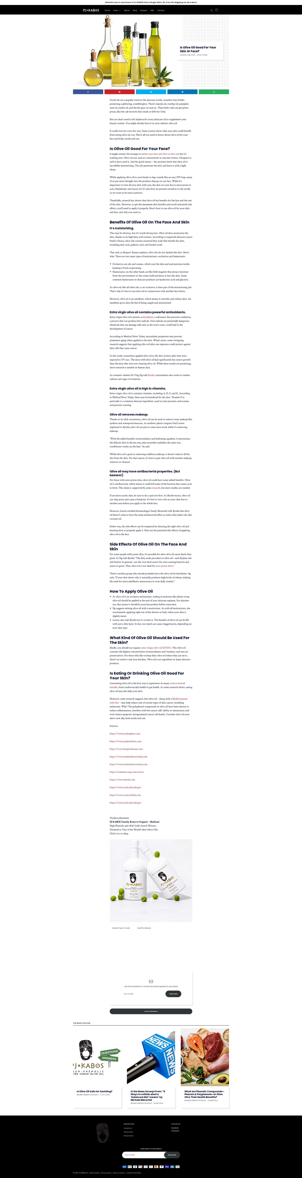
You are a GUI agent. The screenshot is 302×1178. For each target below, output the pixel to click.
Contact (160, 10)
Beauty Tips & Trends (121, 928)
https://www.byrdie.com (122, 779)
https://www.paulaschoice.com (125, 741)
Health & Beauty (144, 928)
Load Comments (151, 1011)
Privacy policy (106, 1173)
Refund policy (95, 1173)
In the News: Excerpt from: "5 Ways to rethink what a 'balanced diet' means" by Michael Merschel (148, 1096)
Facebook (174, 1128)
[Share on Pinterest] (120, 91)
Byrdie (151, 375)
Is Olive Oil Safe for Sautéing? (94, 1091)
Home (107, 10)
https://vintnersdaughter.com (125, 733)
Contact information (133, 1173)
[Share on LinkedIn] (182, 91)
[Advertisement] (151, 950)
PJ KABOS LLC (83, 1173)
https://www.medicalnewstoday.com (128, 756)
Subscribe (173, 994)
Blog (135, 10)
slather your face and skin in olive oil (159, 154)
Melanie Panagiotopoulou (87, 1095)
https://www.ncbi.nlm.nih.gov (125, 787)
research (156, 488)
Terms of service (119, 1173)
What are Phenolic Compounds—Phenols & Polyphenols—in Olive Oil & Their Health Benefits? (204, 1094)
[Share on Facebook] (88, 91)
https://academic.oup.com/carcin (127, 772)
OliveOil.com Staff (187, 55)
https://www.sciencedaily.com (125, 795)
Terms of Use (128, 1132)
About (127, 10)
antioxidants (147, 317)
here (118, 833)
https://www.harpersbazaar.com (126, 749)
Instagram (175, 1131)
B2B (152, 10)
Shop (115, 10)
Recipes (143, 10)
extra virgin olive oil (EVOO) (156, 647)
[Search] (211, 10)
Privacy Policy (128, 1136)
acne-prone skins (164, 566)
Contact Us (128, 1128)
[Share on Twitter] (151, 91)
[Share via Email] (214, 91)
